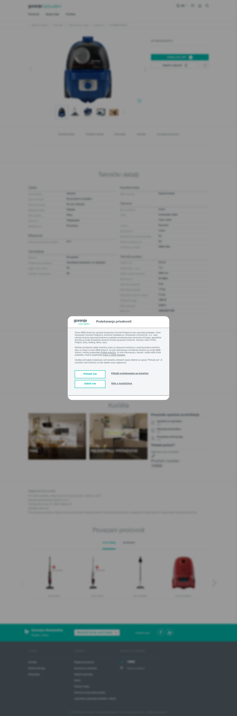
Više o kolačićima (121, 384)
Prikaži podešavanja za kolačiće (130, 373)
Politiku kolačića (108, 352)
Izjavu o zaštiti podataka (114, 355)
